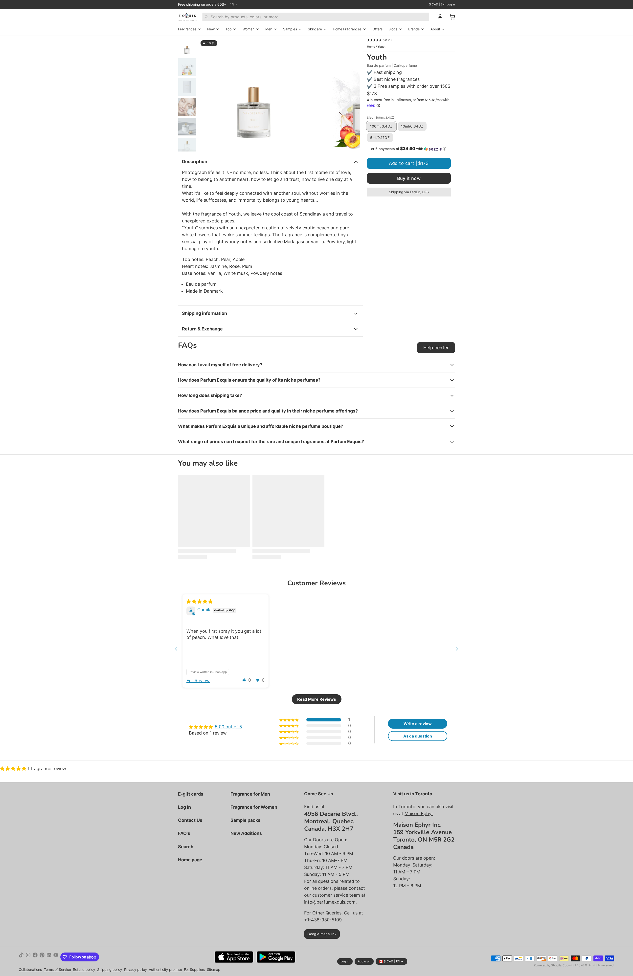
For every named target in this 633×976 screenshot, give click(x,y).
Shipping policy (109, 969)
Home (371, 46)
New (211, 29)
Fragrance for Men (250, 794)
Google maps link (322, 934)
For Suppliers (194, 969)
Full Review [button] (198, 680)
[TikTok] (21, 957)
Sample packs (245, 820)
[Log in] (438, 17)
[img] (199, 601)
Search (185, 846)
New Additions (246, 833)
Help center (436, 347)
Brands (414, 29)
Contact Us (190, 820)
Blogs (392, 29)
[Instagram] (28, 957)
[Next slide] (352, 94)
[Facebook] (35, 957)
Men (268, 29)
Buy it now (409, 178)
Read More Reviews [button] (316, 699)
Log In (184, 807)
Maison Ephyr (419, 813)
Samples (290, 29)
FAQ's (184, 833)
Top (229, 29)
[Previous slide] (206, 94)
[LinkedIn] (48, 957)
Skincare (315, 29)
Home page (190, 859)
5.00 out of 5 (228, 726)
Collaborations (30, 969)
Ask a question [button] (417, 736)
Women (248, 29)
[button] (409, 148)
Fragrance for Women (253, 807)
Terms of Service (57, 969)
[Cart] (450, 17)
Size (380, 117)
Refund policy (84, 969)
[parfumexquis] (187, 17)
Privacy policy (135, 969)
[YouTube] (55, 957)
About (435, 29)
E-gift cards (190, 794)
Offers (377, 29)
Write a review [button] (418, 723)
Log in (451, 4)
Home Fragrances (347, 29)
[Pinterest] (42, 957)
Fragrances (187, 29)
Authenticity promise (165, 969)
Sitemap (213, 969)
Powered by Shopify (548, 965)
